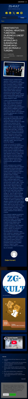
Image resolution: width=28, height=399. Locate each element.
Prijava (2, 21)
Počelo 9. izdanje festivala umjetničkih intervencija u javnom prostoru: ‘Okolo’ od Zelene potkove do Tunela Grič (15, 368)
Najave (23, 379)
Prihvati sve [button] (12, 394)
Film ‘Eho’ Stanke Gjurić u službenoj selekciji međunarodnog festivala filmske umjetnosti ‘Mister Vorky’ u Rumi (14, 374)
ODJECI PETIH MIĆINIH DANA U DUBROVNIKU (13, 371)
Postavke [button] (6, 394)
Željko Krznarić (20, 55)
